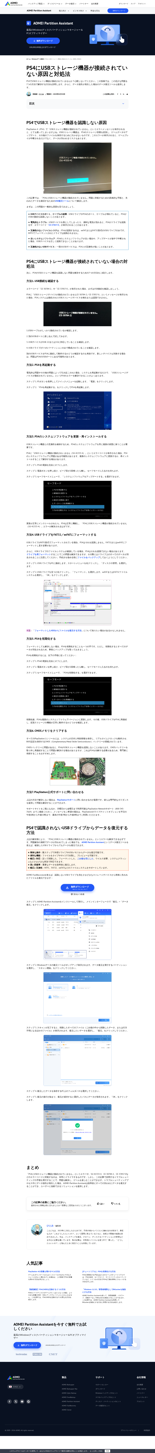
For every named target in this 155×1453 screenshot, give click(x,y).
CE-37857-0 (54, 225)
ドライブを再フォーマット (38, 554)
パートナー (83, 3)
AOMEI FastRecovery (69, 1406)
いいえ (117, 1203)
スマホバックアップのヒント (106, 1397)
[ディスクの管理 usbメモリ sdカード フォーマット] (77, 602)
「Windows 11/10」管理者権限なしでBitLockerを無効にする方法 (104, 1290)
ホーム (28, 59)
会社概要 (94, 3)
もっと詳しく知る (96, 1451)
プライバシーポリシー (128, 1430)
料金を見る (95, 11)
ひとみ (41, 94)
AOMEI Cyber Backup (69, 1393)
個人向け (62, 11)
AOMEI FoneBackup (68, 1397)
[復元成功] (77, 1130)
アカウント (142, 4)
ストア (133, 4)
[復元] (77, 1061)
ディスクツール (54, 3)
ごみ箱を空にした (85, 858)
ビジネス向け (78, 11)
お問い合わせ (141, 1389)
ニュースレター (142, 1397)
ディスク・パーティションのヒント (108, 1401)
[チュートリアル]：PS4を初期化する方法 (99, 1271)
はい (102, 1203)
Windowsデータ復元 (38, 59)
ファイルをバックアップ (89, 557)
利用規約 (146, 1430)
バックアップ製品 (35, 3)
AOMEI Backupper (68, 1385)
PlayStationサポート (66, 800)
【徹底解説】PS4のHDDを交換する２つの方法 (46, 1289)
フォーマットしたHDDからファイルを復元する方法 (58, 630)
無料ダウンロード (118, 11)
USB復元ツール (62, 201)
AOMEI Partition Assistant (39, 10)
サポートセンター (102, 1385)
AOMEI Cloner (66, 1410)
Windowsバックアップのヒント (107, 1393)
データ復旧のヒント (103, 1406)
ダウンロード (123, 4)
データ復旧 (69, 3)
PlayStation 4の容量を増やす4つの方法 (44, 1271)
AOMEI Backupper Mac (69, 1389)
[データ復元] (77, 935)
